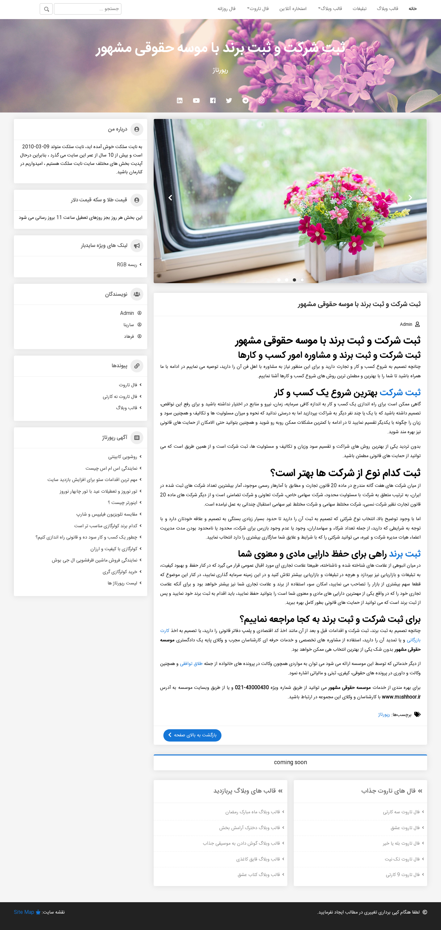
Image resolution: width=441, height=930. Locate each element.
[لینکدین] (180, 100)
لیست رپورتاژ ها (122, 583)
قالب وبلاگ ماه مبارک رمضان (252, 812)
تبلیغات (359, 9)
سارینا (129, 325)
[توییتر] (229, 100)
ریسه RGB (127, 265)
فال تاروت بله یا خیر (401, 844)
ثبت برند (405, 554)
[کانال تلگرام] (245, 100)
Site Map (24, 912)
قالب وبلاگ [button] (331, 9)
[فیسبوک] (213, 100)
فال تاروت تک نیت (402, 859)
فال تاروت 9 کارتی (403, 875)
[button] (302, 280)
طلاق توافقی (191, 664)
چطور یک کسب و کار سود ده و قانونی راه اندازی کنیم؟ (86, 537)
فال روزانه (227, 9)
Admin (127, 313)
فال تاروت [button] (259, 9)
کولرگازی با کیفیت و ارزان (113, 549)
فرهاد (129, 336)
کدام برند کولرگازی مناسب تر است (105, 526)
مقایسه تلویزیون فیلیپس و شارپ (106, 514)
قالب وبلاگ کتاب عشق (259, 875)
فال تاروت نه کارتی (120, 397)
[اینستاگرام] (262, 100)
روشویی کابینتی (122, 457)
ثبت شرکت (400, 393)
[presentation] (410, 198)
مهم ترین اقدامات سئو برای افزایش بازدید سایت (92, 480)
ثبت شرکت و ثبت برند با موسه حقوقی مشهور (220, 48)
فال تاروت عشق (405, 828)
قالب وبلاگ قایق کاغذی (258, 859)
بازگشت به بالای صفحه (195, 735)
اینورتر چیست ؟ (122, 503)
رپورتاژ (384, 715)
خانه (413, 9)
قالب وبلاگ (387, 9)
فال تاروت (128, 385)
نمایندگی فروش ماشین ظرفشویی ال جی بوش (94, 560)
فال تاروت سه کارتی (401, 812)
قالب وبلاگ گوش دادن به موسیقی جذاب (241, 844)
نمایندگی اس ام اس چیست (111, 468)
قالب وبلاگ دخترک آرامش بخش (249, 828)
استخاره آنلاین (292, 9)
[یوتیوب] (196, 100)
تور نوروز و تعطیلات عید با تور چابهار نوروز (98, 491)
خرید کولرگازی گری (120, 572)
